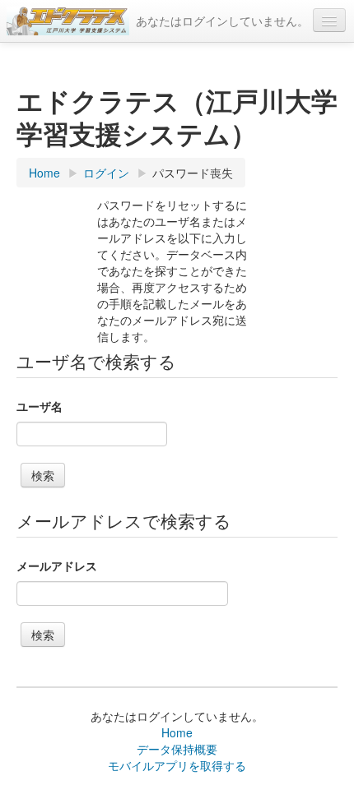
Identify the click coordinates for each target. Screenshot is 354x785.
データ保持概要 (177, 749)
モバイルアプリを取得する (177, 765)
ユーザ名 (39, 406)
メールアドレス (56, 565)
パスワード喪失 (192, 172)
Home (177, 732)
